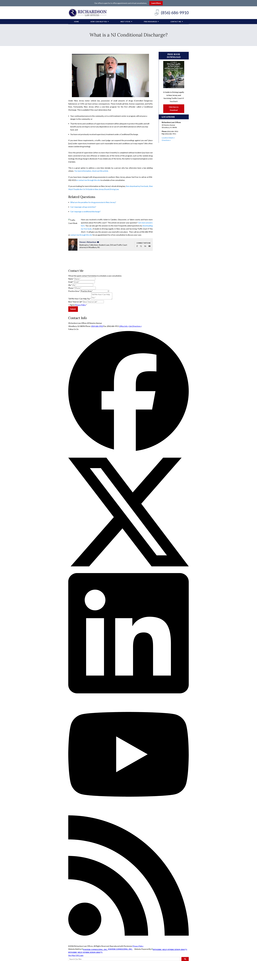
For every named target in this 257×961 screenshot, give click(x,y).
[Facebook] (128, 450)
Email (70, 282)
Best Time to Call (75, 302)
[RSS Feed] (128, 935)
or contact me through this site (88, 180)
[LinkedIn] (128, 693)
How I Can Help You (98, 21)
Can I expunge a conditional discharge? (85, 211)
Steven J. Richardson (87, 242)
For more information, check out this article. (91, 171)
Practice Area (74, 291)
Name (71, 279)
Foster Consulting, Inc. (120, 949)
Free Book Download (174, 55)
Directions (166, 140)
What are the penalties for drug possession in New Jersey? (93, 202)
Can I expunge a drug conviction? (83, 207)
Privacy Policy (80, 305)
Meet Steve (125, 21)
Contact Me (175, 21)
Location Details (168, 138)
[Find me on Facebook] (137, 246)
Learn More (156, 3)
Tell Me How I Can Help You (79, 299)
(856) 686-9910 (175, 12)
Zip (70, 285)
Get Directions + (135, 326)
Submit (73, 309)
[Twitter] (128, 571)
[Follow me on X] (141, 246)
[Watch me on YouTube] (149, 246)
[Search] (185, 959)
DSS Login (79, 955)
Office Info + (124, 326)
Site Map (71, 955)
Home (76, 21)
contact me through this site (81, 235)
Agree (78, 305)
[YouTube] (128, 814)
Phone (71, 288)
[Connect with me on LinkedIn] (145, 246)
